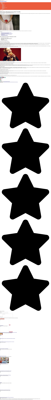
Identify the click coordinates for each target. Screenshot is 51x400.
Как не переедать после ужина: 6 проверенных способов (6, 32)
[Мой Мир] (1, 77)
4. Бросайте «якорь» (3, 34)
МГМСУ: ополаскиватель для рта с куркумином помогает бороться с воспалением (7, 338)
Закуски (3, 6)
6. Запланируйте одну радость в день (4, 35)
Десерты (3, 5)
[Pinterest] (2, 77)
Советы (1, 9)
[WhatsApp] (4, 77)
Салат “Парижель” (1, 325)
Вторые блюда (3, 4)
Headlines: (1, 382)
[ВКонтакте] (0, 77)
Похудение (2, 3)
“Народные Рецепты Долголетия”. (3, 363)
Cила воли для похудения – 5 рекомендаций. (4, 348)
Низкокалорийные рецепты (4, 7)
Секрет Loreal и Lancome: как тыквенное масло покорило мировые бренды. (7, 397)
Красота (2, 2)
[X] (3, 77)
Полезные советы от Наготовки (3, 1)
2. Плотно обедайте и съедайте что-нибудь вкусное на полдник (7, 33)
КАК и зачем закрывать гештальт (7, 81)
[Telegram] (5, 77)
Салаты (2, 8)
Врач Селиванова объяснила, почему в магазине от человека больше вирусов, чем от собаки (8, 332)
